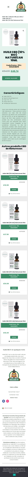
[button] (8, 7)
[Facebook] (3, 401)
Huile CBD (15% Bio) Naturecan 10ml (14, 223)
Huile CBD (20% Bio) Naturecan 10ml (14, 272)
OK (14, 474)
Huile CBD (5, 17)
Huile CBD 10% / (7, 18)
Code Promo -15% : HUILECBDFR (14, 66)
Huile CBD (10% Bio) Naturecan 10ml (14, 173)
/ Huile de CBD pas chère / (15, 17)
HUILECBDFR (14, 178)
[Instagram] (7, 401)
